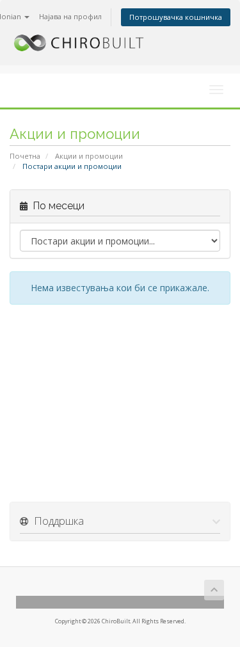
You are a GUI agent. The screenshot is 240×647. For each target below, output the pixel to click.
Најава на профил (70, 16)
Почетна (25, 156)
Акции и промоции (89, 156)
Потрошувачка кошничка (175, 17)
